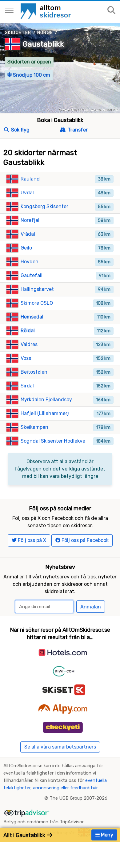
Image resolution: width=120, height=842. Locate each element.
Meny (106, 835)
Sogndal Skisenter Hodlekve (53, 441)
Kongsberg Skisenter (44, 206)
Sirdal (27, 386)
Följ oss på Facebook (84, 540)
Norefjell (31, 220)
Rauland (30, 179)
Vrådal (28, 234)
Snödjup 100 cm (31, 75)
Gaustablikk (43, 44)
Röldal (28, 330)
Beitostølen (34, 372)
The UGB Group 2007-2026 (78, 798)
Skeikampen (34, 427)
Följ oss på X (31, 540)
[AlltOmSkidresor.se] (47, 11)
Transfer (77, 130)
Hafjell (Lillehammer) (45, 413)
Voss (26, 358)
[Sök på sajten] (111, 11)
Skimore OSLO (37, 303)
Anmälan (90, 607)
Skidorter (18, 32)
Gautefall (31, 275)
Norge (45, 32)
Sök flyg (20, 130)
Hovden (29, 262)
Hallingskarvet (37, 289)
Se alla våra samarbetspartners (60, 747)
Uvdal (27, 193)
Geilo (26, 248)
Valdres (29, 344)
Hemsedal (32, 317)
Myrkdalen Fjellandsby (46, 399)
